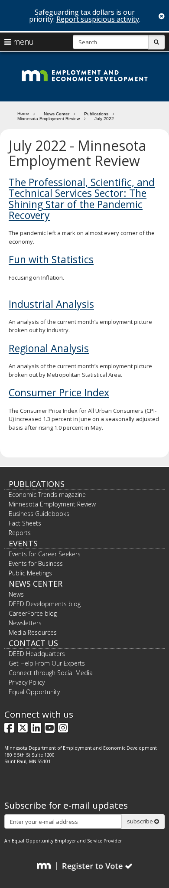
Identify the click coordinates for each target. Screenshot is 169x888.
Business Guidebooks (39, 513)
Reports (20, 533)
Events (23, 543)
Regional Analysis (49, 348)
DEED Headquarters (37, 654)
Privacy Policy (27, 682)
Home (23, 113)
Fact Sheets (25, 523)
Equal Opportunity (34, 692)
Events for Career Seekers (45, 554)
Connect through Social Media (51, 673)
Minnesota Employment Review (48, 118)
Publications (96, 113)
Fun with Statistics (51, 259)
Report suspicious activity (97, 19)
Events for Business (36, 563)
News (16, 594)
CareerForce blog (33, 613)
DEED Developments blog (45, 604)
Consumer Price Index (59, 392)
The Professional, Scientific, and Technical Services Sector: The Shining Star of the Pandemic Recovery (82, 198)
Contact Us (33, 643)
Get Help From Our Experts (47, 663)
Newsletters (25, 623)
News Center (56, 113)
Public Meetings (30, 573)
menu (22, 41)
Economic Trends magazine (47, 494)
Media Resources (33, 632)
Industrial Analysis (51, 304)
